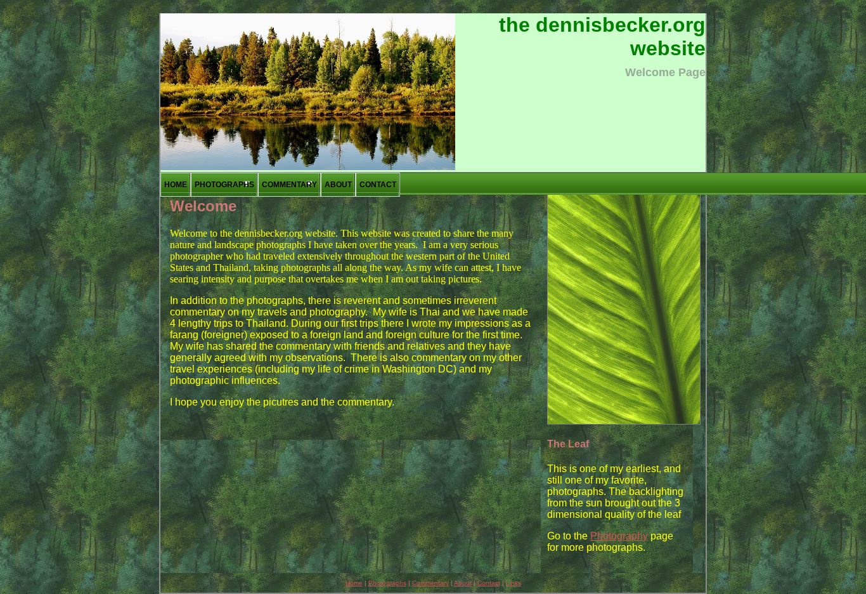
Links (513, 582)
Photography (619, 536)
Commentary (289, 184)
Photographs (224, 184)
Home (175, 184)
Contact (377, 184)
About (338, 184)
